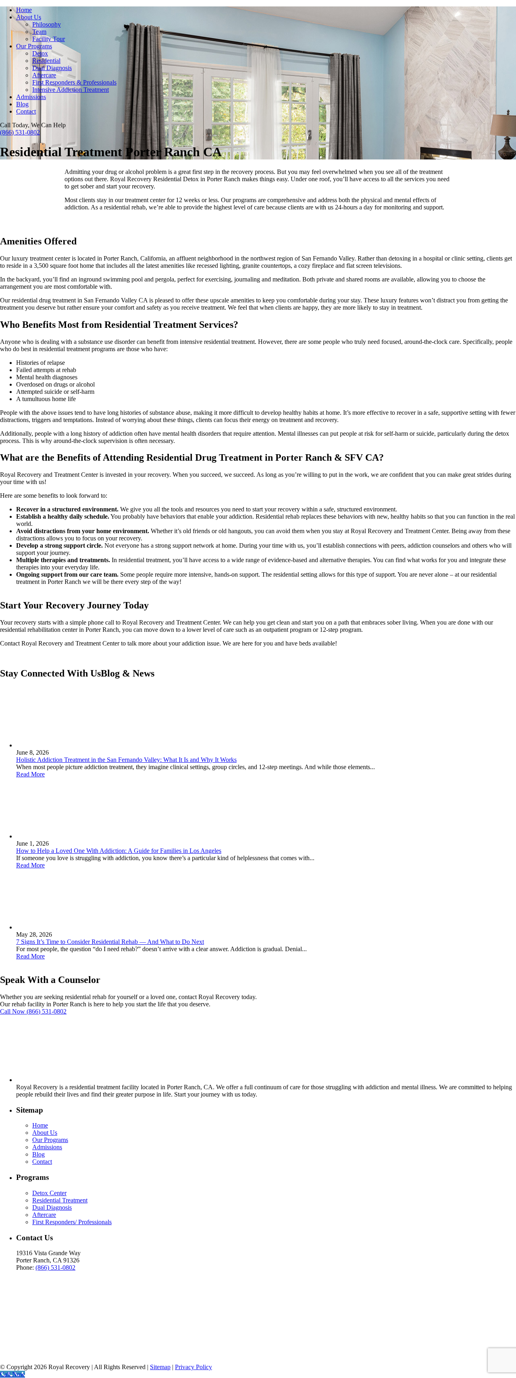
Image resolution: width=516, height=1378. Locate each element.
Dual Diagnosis (52, 67)
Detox (40, 53)
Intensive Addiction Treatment (70, 89)
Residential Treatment (59, 1200)
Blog (22, 104)
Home (24, 9)
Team (39, 31)
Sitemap (160, 1367)
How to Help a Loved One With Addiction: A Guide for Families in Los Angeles (118, 850)
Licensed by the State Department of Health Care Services (82, 1338)
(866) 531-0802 (20, 132)
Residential (46, 60)
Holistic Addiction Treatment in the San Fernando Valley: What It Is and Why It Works (126, 759)
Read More (30, 774)
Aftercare (44, 75)
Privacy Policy (193, 1367)
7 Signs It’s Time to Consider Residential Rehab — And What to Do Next (110, 941)
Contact (26, 111)
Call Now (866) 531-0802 (33, 1011)
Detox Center (49, 1193)
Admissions (31, 96)
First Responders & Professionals (74, 82)
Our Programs (34, 46)
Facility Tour (48, 38)
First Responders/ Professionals (72, 1222)
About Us (28, 17)
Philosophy (46, 24)
